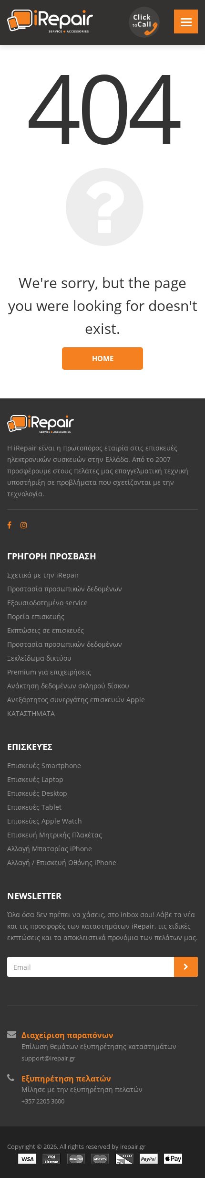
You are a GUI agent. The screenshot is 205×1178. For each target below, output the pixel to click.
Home (102, 358)
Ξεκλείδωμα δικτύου (39, 658)
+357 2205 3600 (42, 1101)
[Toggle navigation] (186, 21)
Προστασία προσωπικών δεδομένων (64, 588)
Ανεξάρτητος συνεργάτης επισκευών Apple (76, 699)
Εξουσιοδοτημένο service (47, 602)
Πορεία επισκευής (35, 616)
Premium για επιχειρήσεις (49, 671)
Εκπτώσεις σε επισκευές (45, 630)
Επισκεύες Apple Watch (44, 820)
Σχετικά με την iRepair (43, 574)
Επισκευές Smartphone (45, 765)
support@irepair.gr (48, 1058)
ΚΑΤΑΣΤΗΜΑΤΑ (31, 713)
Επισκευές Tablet (35, 807)
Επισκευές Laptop (35, 779)
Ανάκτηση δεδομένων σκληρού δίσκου (68, 685)
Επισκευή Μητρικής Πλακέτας (54, 834)
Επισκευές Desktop (37, 793)
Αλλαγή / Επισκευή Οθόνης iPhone (61, 862)
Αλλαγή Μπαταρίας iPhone (49, 848)
